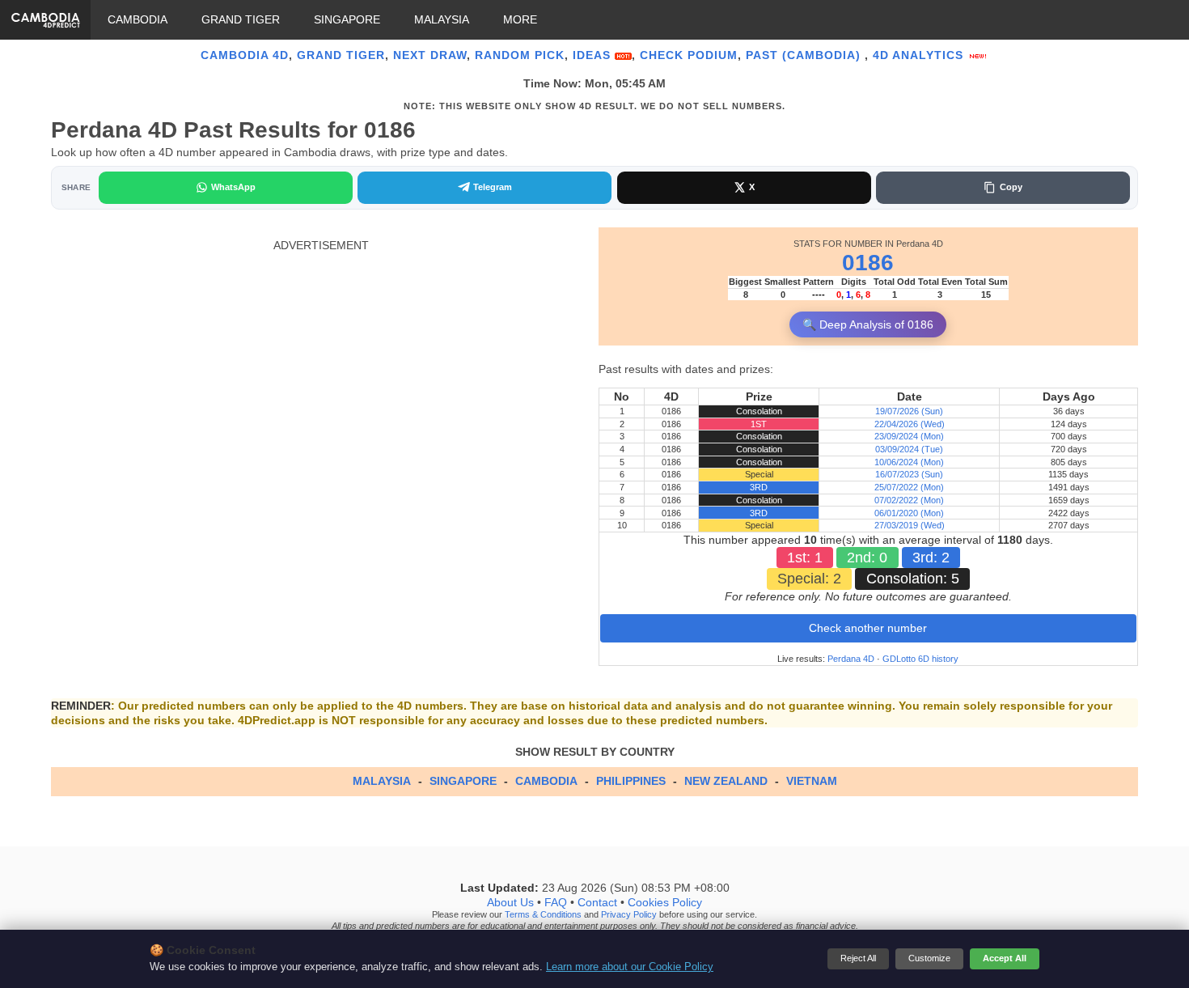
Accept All (1004, 958)
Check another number (868, 627)
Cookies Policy (665, 902)
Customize (929, 958)
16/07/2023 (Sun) (909, 474)
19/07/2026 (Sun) (909, 411)
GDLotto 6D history (920, 659)
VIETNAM (811, 780)
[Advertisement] (320, 365)
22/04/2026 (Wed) (909, 424)
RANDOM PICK (520, 55)
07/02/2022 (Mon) (909, 500)
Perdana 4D (850, 659)
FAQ (555, 902)
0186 (868, 262)
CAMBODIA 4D (245, 55)
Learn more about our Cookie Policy (629, 967)
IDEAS (594, 55)
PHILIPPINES (631, 780)
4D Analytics (920, 55)
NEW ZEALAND (726, 780)
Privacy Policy (629, 914)
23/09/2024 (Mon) (909, 436)
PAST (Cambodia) (805, 55)
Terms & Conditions (543, 914)
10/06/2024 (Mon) (909, 462)
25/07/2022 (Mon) (909, 487)
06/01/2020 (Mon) (909, 513)
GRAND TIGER (240, 19)
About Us (510, 902)
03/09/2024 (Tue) (909, 449)
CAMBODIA (137, 19)
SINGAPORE (347, 19)
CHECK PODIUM (689, 55)
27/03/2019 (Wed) (909, 525)
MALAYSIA (441, 19)
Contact (597, 902)
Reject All (858, 958)
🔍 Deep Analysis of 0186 (867, 324)
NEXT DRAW (430, 55)
